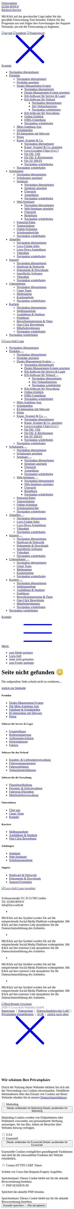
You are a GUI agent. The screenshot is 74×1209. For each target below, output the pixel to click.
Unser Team (16, 813)
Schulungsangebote (20, 860)
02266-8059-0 (10, 6)
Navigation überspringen (24, 347)
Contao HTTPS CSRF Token (24, 1165)
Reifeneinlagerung (20, 734)
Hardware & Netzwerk (23, 875)
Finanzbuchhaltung (20, 784)
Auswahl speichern (13, 1205)
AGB (40, 1014)
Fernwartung (9, 3)
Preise (12, 716)
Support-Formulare (20, 882)
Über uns (14, 810)
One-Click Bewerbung (22, 838)
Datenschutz (25, 1010)
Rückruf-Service (11, 10)
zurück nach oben (57, 1014)
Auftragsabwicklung (21, 738)
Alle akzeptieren (36, 1205)
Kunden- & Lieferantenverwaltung (30, 759)
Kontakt (6, 617)
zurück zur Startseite (14, 688)
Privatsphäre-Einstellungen (18, 1014)
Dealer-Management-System (26, 702)
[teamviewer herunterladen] (36, 33)
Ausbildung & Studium (23, 835)
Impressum (8, 1010)
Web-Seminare (18, 856)
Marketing (12, 1104)
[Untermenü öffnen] (22, 352)
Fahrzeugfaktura (19, 766)
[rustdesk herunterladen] (19, 33)
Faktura (13, 745)
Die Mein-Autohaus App (24, 706)
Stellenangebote (18, 831)
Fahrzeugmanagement (22, 763)
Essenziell (12, 1138)
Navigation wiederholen (46, 385)
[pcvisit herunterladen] (7, 33)
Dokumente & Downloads (25, 878)
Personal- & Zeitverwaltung (25, 788)
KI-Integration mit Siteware (25, 713)
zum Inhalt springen (21, 652)
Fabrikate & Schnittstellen (24, 709)
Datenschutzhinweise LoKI (53, 1010)
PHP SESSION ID (17, 1185)
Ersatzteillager (17, 731)
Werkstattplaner (18, 741)
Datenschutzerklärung (53, 1097)
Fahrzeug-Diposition (21, 791)
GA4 (9, 1134)
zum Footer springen (21, 662)
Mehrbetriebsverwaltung (23, 795)
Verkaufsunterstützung (22, 770)
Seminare (14, 853)
